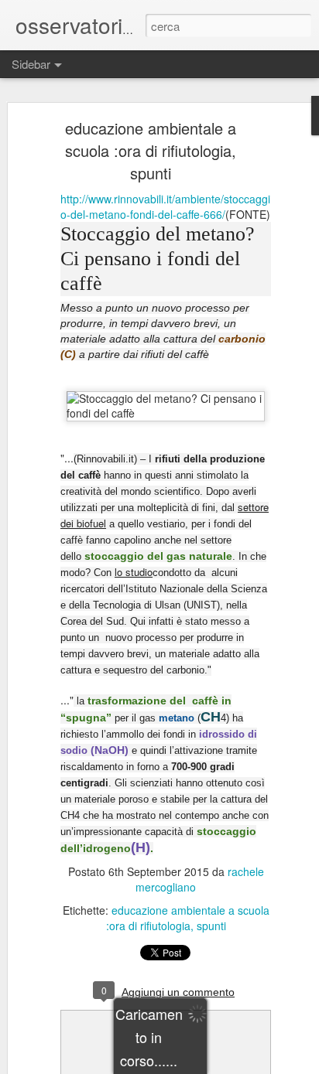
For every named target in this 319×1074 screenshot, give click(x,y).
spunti (211, 925)
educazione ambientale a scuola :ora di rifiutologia (187, 917)
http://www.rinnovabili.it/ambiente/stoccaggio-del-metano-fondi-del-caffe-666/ (165, 206)
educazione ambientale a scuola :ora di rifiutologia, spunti (150, 150)
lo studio (134, 571)
